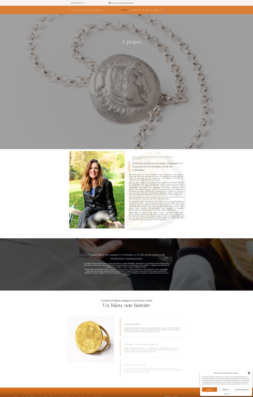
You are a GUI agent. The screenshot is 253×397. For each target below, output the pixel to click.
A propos (124, 10)
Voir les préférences (242, 389)
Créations (135, 10)
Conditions (226, 393)
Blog (147, 10)
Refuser (225, 389)
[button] (249, 373)
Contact (156, 10)
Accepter (209, 389)
